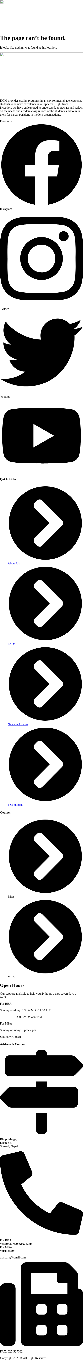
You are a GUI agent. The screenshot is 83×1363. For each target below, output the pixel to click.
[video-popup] (41, 1132)
